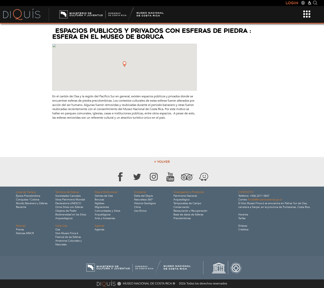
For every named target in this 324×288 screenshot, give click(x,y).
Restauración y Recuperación (190, 211)
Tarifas (241, 218)
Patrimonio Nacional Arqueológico (185, 197)
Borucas (99, 199)
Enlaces (242, 226)
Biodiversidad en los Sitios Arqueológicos (70, 216)
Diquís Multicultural (106, 192)
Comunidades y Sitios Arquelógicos (107, 212)
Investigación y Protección (188, 192)
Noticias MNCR (25, 233)
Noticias (20, 226)
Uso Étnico (140, 211)
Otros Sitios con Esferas (69, 207)
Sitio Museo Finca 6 (66, 233)
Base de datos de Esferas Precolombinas (188, 216)
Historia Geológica (145, 203)
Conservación (181, 207)
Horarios (243, 214)
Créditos (243, 229)
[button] (124, 64)
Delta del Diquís (143, 196)
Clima (137, 207)
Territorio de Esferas (67, 192)
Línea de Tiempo (26, 192)
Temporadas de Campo (187, 203)
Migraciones (102, 207)
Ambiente (140, 192)
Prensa (20, 229)
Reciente (21, 207)
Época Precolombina (28, 196)
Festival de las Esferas (68, 237)
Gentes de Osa (104, 196)
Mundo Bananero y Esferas (31, 203)
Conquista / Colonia (27, 199)
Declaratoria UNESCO (68, 203)
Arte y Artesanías (105, 218)
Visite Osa (61, 226)
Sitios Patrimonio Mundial (70, 199)
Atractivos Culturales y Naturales (68, 242)
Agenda (99, 226)
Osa (57, 229)
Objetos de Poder (66, 211)
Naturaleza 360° (143, 199)
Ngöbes (99, 203)
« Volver (162, 162)
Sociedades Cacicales (68, 196)
